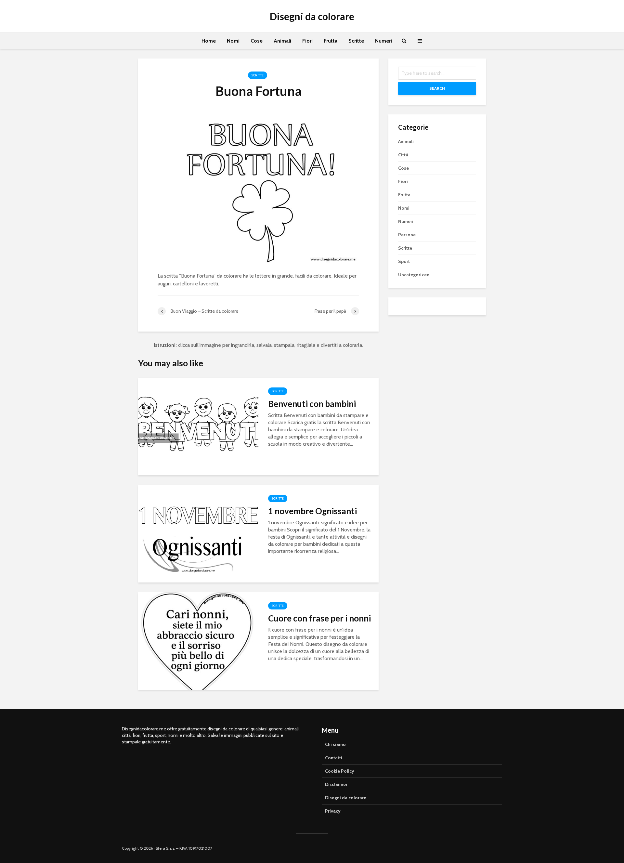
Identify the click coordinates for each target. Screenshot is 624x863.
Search (437, 88)
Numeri (383, 41)
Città (403, 155)
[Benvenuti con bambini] (198, 426)
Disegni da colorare (312, 16)
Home (209, 41)
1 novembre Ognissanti (312, 511)
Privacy (333, 811)
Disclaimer (336, 784)
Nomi (233, 41)
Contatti (333, 758)
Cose (257, 41)
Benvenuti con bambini (312, 404)
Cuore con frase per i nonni (319, 618)
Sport (404, 261)
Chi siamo (335, 744)
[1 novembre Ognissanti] (198, 533)
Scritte (356, 41)
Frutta (330, 41)
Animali (282, 41)
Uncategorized (414, 275)
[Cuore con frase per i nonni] (198, 640)
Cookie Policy (339, 771)
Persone (407, 235)
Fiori (307, 41)
